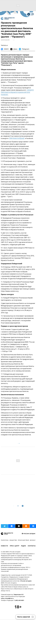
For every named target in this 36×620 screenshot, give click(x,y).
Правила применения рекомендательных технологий (14, 570)
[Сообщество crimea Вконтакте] (11, 526)
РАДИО (23, 546)
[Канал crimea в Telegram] (4, 526)
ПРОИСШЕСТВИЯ (23, 540)
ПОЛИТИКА (4, 540)
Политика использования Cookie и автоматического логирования (12, 565)
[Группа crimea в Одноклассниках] (26, 526)
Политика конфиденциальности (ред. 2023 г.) (15, 567)
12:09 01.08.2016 (5, 40)
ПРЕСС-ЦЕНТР (14, 546)
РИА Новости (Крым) (16, 138)
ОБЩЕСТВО (13, 540)
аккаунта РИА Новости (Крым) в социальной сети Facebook (17, 92)
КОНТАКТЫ (32, 546)
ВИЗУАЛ (32, 540)
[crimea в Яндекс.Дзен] (18, 526)
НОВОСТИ (4, 546)
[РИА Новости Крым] (7, 18)
